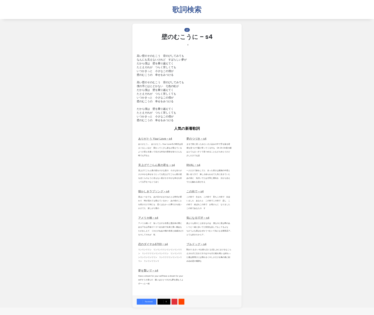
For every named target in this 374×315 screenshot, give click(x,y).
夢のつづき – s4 (196, 138)
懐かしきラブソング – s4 (153, 191)
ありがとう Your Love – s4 (155, 138)
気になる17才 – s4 (197, 217)
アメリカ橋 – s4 (148, 217)
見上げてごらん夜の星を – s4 (156, 165)
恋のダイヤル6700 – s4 (153, 244)
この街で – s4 (195, 191)
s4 (187, 30)
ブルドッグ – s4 (196, 244)
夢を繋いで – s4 (148, 270)
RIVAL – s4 (193, 165)
